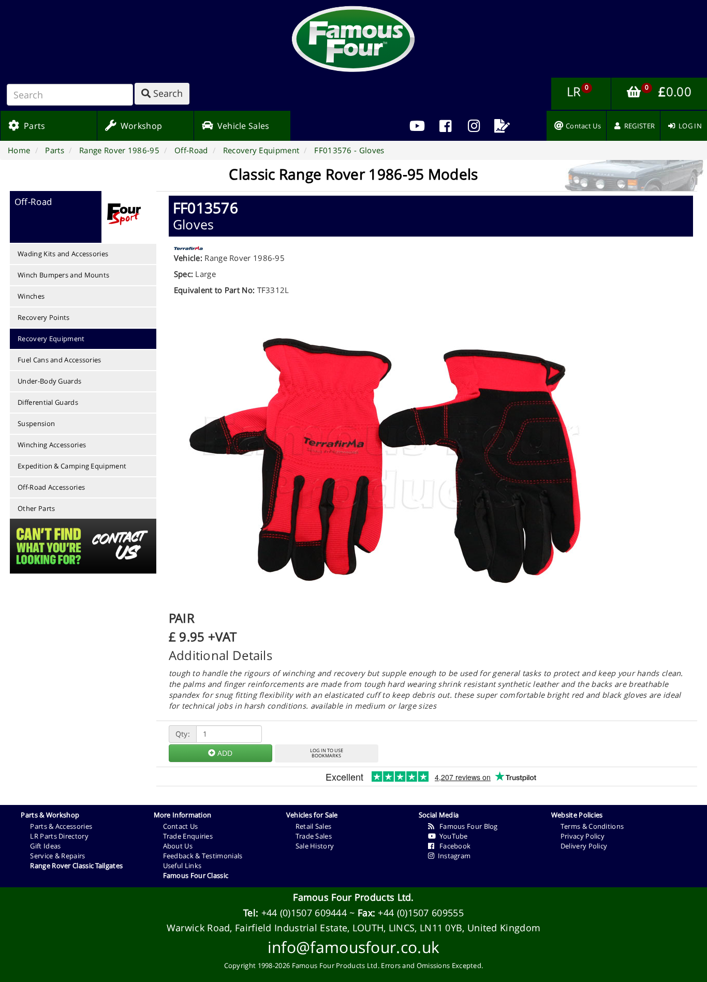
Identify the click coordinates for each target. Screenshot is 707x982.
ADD (223, 753)
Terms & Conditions (592, 826)
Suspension (36, 423)
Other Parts (36, 508)
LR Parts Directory (59, 836)
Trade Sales (314, 836)
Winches (31, 296)
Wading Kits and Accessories (63, 253)
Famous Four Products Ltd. (353, 897)
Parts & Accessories (61, 826)
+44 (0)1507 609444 (304, 912)
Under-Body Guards (49, 381)
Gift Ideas (45, 846)
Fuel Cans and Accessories (59, 359)
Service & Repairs (57, 855)
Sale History (315, 846)
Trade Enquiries (188, 836)
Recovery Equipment (51, 338)
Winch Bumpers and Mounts (63, 275)
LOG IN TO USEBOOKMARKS (326, 753)
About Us (178, 846)
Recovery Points (44, 317)
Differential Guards (48, 402)
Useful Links (182, 865)
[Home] (353, 39)
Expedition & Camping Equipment (72, 466)
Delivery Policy (584, 846)
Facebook (452, 846)
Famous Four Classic (196, 875)
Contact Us (180, 826)
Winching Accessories (52, 444)
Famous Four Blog (466, 826)
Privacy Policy (583, 836)
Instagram (452, 855)
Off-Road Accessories (51, 487)
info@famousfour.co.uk (353, 947)
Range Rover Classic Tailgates (76, 865)
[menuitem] (445, 126)
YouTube (452, 836)
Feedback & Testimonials (203, 855)
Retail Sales (314, 826)
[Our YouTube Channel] (417, 126)
